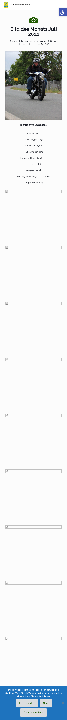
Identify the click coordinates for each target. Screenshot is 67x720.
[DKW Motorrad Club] (18, 5)
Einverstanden (26, 703)
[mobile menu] (62, 5)
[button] (63, 12)
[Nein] (63, 702)
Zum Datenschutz (33, 712)
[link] (33, 85)
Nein (45, 703)
